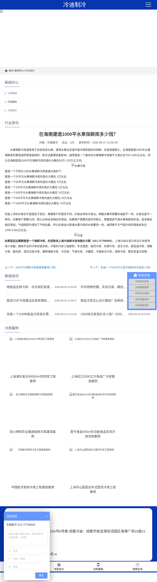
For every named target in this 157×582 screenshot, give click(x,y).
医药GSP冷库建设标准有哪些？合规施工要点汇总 (30, 300)
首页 (11, 70)
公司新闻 (12, 93)
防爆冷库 (109, 246)
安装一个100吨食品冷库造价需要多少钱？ (30, 314)
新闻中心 (19, 70)
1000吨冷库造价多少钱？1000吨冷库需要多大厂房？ (103, 314)
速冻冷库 (122, 246)
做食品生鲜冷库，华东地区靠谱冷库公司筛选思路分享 (30, 287)
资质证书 (137, 569)
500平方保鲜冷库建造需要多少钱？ (37, 267)
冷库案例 (98, 569)
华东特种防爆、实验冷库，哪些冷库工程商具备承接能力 (103, 287)
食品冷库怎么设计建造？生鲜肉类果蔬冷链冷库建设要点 (103, 300)
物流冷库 (106, 251)
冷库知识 (12, 110)
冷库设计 (136, 240)
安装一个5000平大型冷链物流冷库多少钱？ (126, 267)
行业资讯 (29, 70)
